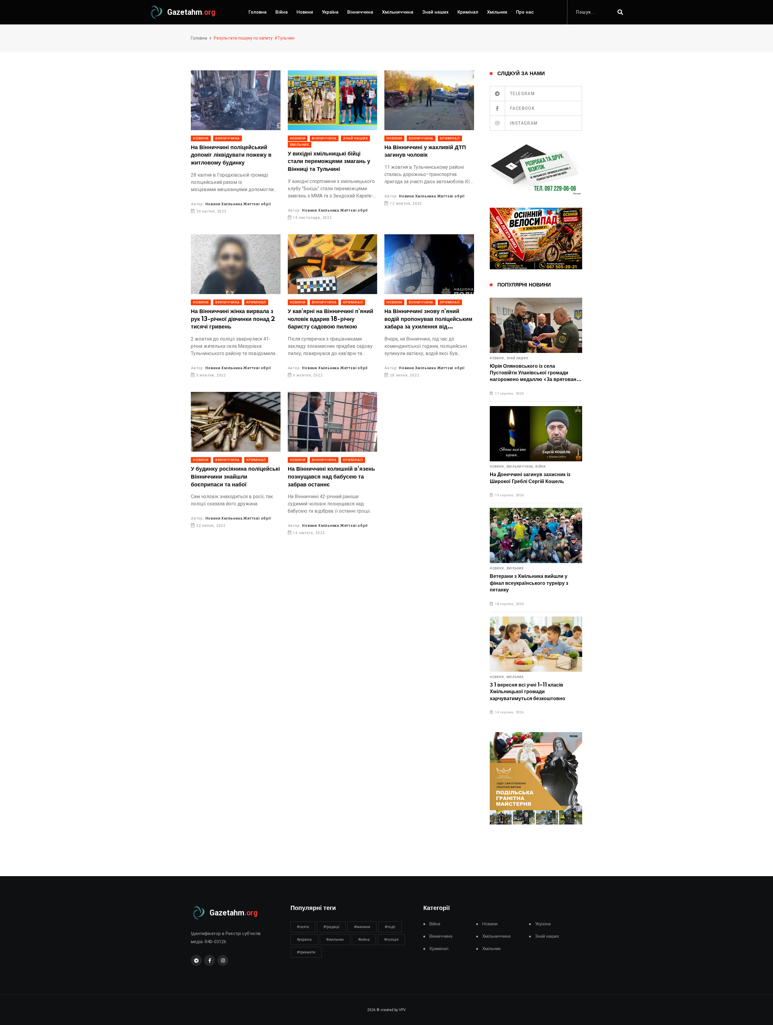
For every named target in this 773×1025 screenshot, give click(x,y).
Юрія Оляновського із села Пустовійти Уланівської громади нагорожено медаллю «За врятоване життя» (534, 373)
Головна (258, 12)
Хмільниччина (397, 12)
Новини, (497, 358)
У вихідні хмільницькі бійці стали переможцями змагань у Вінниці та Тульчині (329, 162)
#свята (303, 927)
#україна (304, 939)
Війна (281, 12)
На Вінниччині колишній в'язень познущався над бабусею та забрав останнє (331, 477)
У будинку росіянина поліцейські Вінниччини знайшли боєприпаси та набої (235, 477)
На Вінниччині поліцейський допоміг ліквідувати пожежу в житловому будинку (231, 155)
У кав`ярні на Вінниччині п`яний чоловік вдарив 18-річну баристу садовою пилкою (330, 319)
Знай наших (435, 12)
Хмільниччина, (520, 466)
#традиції (331, 927)
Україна (330, 12)
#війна (364, 939)
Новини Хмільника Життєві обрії (238, 204)
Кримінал (467, 12)
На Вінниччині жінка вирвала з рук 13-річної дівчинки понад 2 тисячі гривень (233, 319)
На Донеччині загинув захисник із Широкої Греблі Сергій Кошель (530, 478)
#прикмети (306, 952)
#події (390, 927)
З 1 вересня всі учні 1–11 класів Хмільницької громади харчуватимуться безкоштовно (527, 691)
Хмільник (497, 12)
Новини (305, 12)
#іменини (362, 927)
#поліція (391, 939)
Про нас (525, 12)
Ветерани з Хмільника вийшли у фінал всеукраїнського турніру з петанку (529, 583)
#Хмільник (335, 939)
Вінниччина (360, 12)
